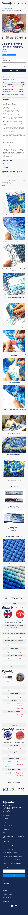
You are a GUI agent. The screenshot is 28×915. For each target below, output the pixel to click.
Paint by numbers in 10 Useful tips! (12, 860)
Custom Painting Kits (8, 901)
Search (5, 890)
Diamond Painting (7, 897)
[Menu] (25, 3)
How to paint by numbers (9, 849)
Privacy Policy (6, 829)
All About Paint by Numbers (10, 852)
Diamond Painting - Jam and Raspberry (11, 10)
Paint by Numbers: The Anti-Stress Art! (13, 856)
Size (3, 58)
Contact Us (6, 841)
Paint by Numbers (7, 894)
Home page (6, 883)
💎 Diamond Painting (7, 8)
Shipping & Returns (8, 822)
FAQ (4, 832)
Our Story (5, 818)
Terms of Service (7, 825)
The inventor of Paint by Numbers (12, 863)
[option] (7, 38)
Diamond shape (5, 63)
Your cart (5, 887)
